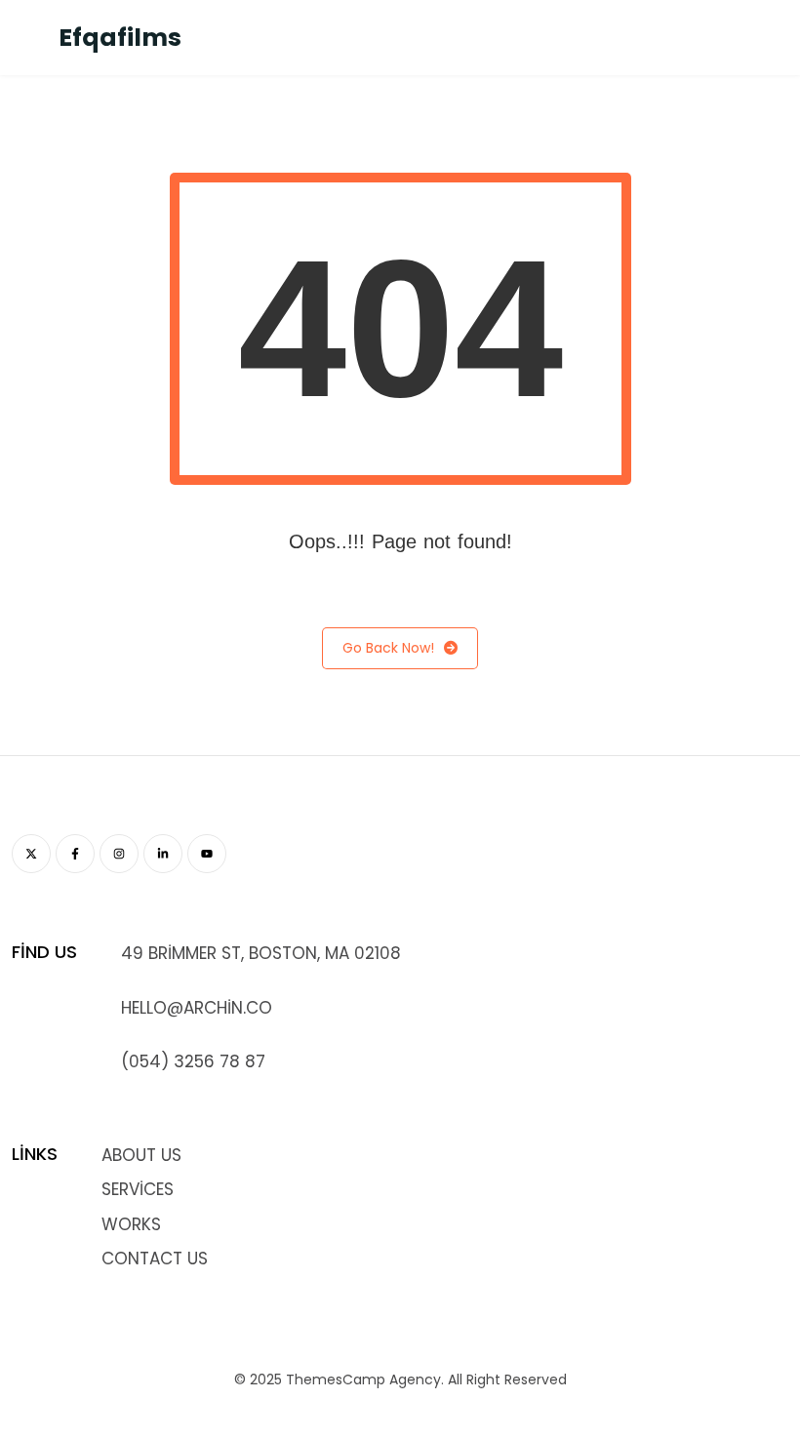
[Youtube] (206, 853)
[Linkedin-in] (162, 853)
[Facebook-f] (75, 853)
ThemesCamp (335, 1379)
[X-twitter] (31, 853)
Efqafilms (120, 37)
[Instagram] (119, 853)
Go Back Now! (388, 648)
